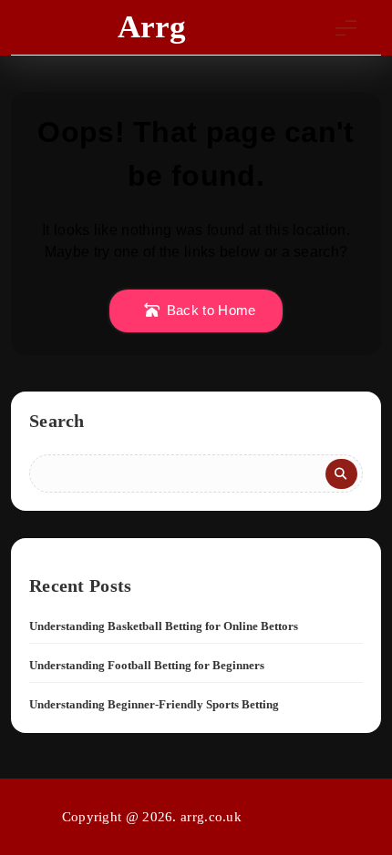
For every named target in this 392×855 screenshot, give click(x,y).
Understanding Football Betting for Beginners (146, 665)
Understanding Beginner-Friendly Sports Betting (154, 704)
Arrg (152, 27)
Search (57, 421)
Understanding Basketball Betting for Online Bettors (163, 626)
